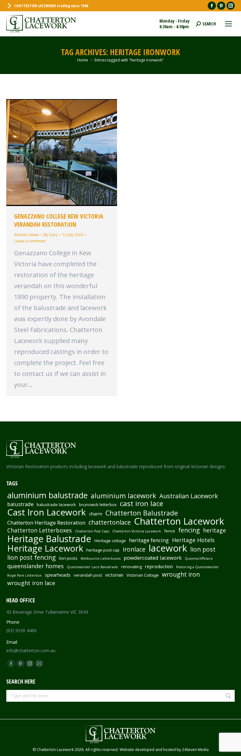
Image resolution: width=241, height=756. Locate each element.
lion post (203, 549)
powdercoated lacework (153, 557)
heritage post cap (103, 550)
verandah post (88, 575)
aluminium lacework (123, 495)
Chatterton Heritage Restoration (46, 522)
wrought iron (181, 574)
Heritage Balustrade (49, 538)
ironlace (134, 549)
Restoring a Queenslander (197, 567)
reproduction (159, 566)
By (50, 234)
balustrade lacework (56, 504)
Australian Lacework (188, 496)
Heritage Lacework (45, 548)
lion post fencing (31, 557)
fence (169, 531)
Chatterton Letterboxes (39, 530)
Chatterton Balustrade (141, 513)
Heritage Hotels (193, 540)
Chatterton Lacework (179, 521)
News (34, 234)
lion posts (68, 558)
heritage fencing (149, 540)
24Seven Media (195, 749)
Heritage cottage (110, 540)
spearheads (58, 575)
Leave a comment (30, 241)
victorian (114, 575)
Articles (20, 234)
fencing (189, 530)
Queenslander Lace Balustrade (92, 567)
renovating (131, 566)
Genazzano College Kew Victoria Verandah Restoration (58, 220)
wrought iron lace (31, 582)
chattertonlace (109, 522)
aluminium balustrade (47, 495)
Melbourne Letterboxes (100, 558)
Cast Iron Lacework (46, 512)
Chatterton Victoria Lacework (136, 531)
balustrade (20, 504)
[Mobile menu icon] (228, 24)
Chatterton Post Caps (92, 531)
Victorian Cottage (142, 575)
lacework (168, 548)
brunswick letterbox (98, 504)
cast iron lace (141, 503)
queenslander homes (35, 566)
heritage (214, 530)
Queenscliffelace (199, 558)
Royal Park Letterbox (24, 575)
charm (95, 513)
